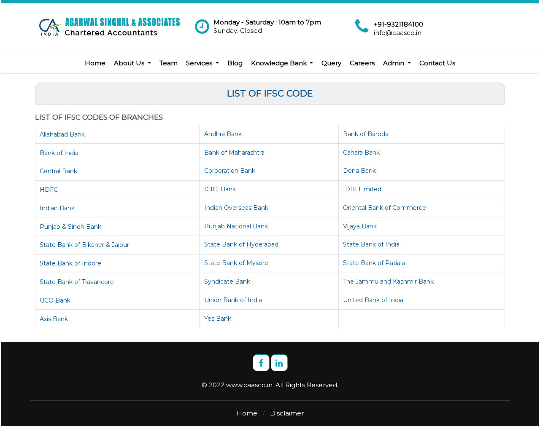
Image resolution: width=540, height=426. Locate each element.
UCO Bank (55, 300)
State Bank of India (371, 244)
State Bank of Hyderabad (241, 244)
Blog (235, 63)
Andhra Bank (223, 134)
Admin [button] (394, 63)
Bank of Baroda (366, 134)
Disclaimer (287, 413)
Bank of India (59, 153)
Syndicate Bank (227, 281)
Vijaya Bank (360, 226)
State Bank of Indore (70, 263)
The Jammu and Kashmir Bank (388, 281)
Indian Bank (57, 208)
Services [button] (200, 63)
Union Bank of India (233, 300)
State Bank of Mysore (236, 263)
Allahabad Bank (62, 134)
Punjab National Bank (236, 226)
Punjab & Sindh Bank (70, 226)
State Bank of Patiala (374, 263)
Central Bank (58, 171)
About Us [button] (130, 63)
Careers (362, 63)
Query (331, 63)
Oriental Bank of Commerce (384, 208)
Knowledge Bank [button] (279, 63)
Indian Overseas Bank (236, 208)
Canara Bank (361, 152)
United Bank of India (373, 300)
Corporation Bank (229, 170)
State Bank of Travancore (77, 282)
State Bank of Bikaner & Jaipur (84, 245)
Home (95, 63)
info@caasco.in (397, 33)
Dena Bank (359, 170)
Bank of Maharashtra (234, 152)
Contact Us (437, 63)
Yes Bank (217, 318)
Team (168, 63)
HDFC (49, 189)
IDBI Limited (362, 189)
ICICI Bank (220, 189)
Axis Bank (54, 319)
